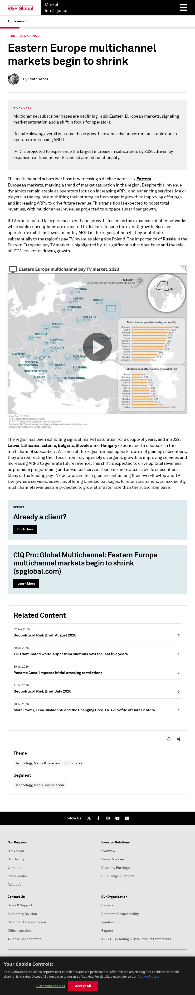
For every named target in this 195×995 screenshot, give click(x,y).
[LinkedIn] (127, 818)
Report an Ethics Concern (27, 922)
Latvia (13, 445)
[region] (97, 976)
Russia (169, 239)
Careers (107, 905)
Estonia (48, 445)
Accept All (83, 986)
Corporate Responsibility (120, 914)
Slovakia (84, 445)
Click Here (25, 529)
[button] (97, 347)
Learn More (26, 583)
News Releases (113, 859)
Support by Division (22, 914)
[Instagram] (108, 818)
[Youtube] (117, 818)
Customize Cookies (50, 986)
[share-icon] (178, 739)
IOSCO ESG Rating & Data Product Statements (136, 939)
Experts (107, 931)
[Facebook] (98, 818)
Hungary (109, 445)
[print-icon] (169, 739)
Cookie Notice (148, 976)
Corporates (73, 763)
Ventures (14, 868)
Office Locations (20, 931)
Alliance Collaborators (24, 939)
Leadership (109, 922)
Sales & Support (20, 905)
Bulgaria (66, 445)
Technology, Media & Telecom (37, 763)
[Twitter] (89, 818)
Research (19, 21)
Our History (16, 859)
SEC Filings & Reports (117, 876)
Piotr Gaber (38, 79)
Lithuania (30, 445)
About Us (14, 885)
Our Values (16, 851)
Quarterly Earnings (115, 868)
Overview (108, 851)
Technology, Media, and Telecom (39, 785)
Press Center (17, 876)
